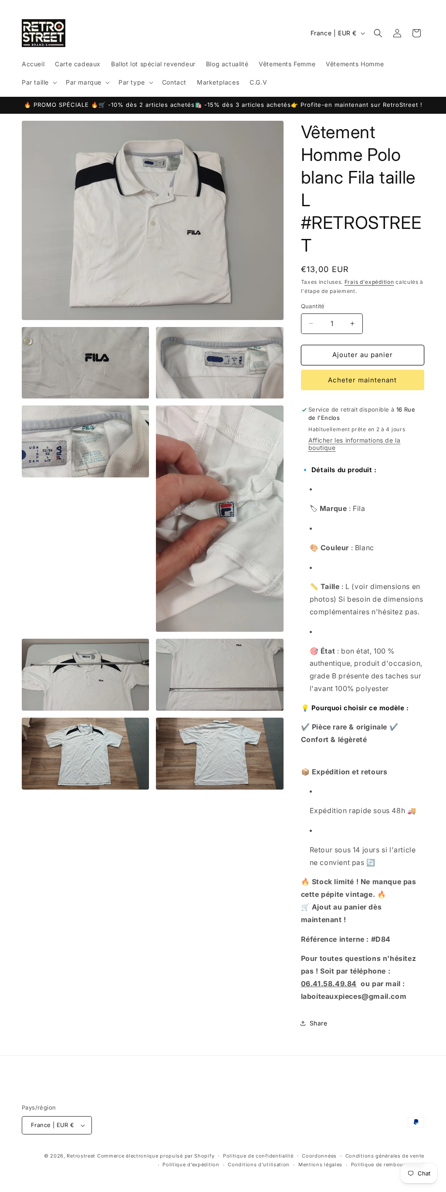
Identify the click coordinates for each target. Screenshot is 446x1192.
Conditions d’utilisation (259, 1164)
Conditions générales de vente (384, 1156)
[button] (39, 82)
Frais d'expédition (369, 282)
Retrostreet (81, 1156)
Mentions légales (320, 1164)
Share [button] (319, 1023)
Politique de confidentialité (258, 1156)
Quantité (313, 306)
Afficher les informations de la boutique (354, 443)
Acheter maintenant (362, 380)
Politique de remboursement (387, 1164)
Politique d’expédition (190, 1164)
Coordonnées (319, 1156)
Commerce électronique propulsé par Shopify (155, 1156)
